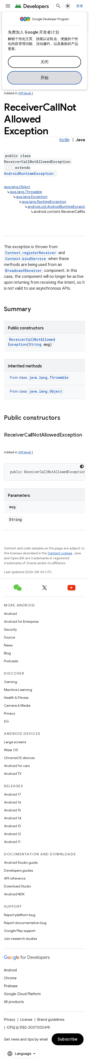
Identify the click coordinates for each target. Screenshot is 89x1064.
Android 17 (12, 794)
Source (9, 637)
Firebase (11, 986)
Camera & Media (17, 705)
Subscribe (68, 1039)
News (8, 645)
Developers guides (18, 870)
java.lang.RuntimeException (44, 202)
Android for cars (17, 765)
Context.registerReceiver (30, 252)
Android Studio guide (21, 862)
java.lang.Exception (31, 197)
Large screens (15, 742)
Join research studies (20, 938)
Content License (60, 553)
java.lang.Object (17, 187)
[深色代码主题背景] (82, 466)
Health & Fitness (16, 697)
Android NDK (14, 894)
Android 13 (12, 826)
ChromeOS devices (19, 758)
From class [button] (39, 377)
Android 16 (12, 802)
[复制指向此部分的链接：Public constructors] (65, 418)
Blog (7, 653)
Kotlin (64, 140)
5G (6, 721)
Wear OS (11, 750)
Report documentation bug (25, 923)
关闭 (45, 62)
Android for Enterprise (21, 621)
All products (14, 1002)
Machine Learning (18, 689)
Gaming (10, 682)
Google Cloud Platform (22, 994)
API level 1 (25, 93)
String (35, 344)
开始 (45, 77)
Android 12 (12, 834)
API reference (14, 878)
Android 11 (12, 842)
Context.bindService (25, 258)
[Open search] (58, 6)
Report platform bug (19, 915)
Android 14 (12, 818)
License (26, 1020)
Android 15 (12, 810)
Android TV (13, 773)
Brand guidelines (50, 1020)
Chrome (10, 978)
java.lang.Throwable (26, 192)
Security (10, 629)
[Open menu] (8, 6)
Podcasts (11, 661)
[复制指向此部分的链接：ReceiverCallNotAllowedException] (9, 442)
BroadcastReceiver (23, 270)
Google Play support (19, 930)
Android (10, 613)
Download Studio (17, 886)
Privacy (9, 713)
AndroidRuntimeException (28, 173)
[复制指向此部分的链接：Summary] (36, 310)
